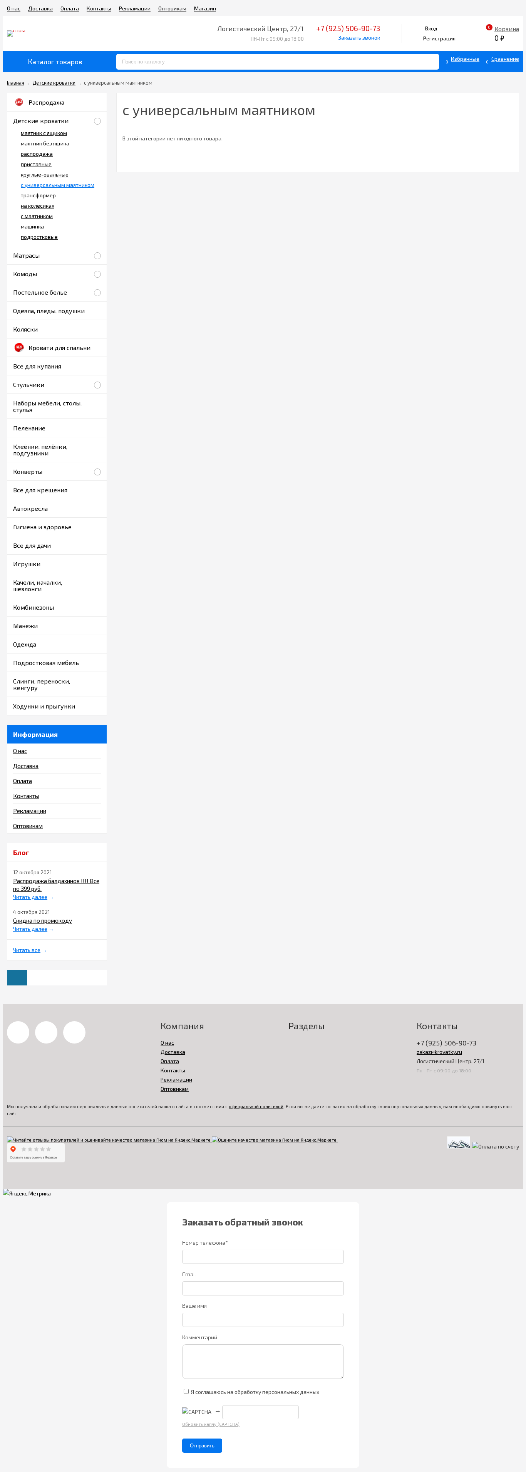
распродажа (37, 153)
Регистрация (439, 38)
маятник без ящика (45, 143)
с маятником (37, 216)
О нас (13, 8)
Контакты (99, 8)
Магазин (205, 8)
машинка (32, 226)
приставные (36, 164)
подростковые (39, 236)
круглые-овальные (45, 174)
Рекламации (135, 8)
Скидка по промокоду (42, 920)
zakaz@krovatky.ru (439, 1052)
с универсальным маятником (57, 185)
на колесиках (37, 205)
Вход (431, 28)
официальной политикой (256, 1106)
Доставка (40, 8)
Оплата (69, 8)
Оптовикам (172, 8)
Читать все (26, 950)
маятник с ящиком (44, 133)
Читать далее (30, 897)
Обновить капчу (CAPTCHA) (211, 1424)
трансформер (38, 195)
